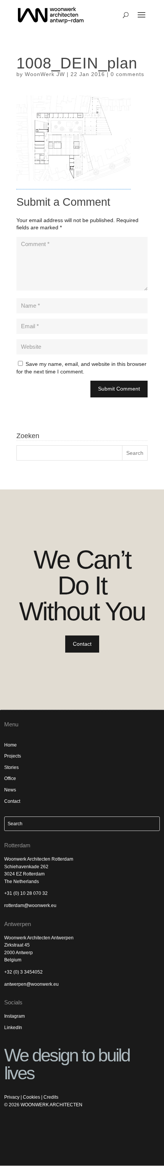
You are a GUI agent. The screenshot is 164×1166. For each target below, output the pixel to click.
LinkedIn (13, 1027)
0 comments (127, 74)
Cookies (31, 1097)
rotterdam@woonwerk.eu (30, 905)
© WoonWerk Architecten (43, 1104)
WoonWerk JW (45, 74)
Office (10, 778)
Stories (11, 767)
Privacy (11, 1097)
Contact (82, 644)
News (10, 790)
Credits (50, 1097)
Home (10, 745)
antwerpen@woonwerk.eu (31, 984)
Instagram (14, 1016)
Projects (12, 756)
